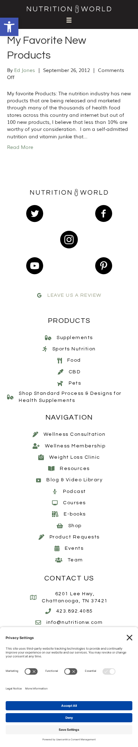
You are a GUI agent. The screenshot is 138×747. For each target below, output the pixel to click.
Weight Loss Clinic (74, 457)
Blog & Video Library (74, 479)
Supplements (75, 337)
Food (74, 360)
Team (75, 560)
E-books (75, 514)
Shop (75, 525)
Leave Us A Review (74, 295)
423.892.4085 (74, 611)
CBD (75, 371)
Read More (20, 146)
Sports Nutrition (74, 349)
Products (69, 320)
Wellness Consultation (75, 434)
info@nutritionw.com (74, 622)
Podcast (74, 491)
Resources (75, 468)
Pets (75, 383)
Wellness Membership (75, 446)
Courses (74, 502)
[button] (9, 27)
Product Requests (75, 537)
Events (74, 548)
